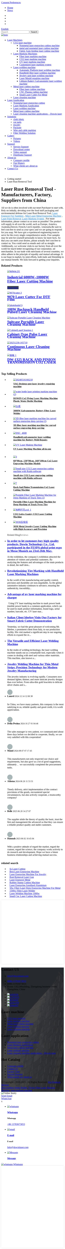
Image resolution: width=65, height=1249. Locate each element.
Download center (21, 149)
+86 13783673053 (16, 1124)
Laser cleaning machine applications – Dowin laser (37, 114)
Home (10, 7)
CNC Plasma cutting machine (33, 92)
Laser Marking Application (26, 105)
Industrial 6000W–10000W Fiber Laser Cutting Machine (30, 279)
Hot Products (54, 1082)
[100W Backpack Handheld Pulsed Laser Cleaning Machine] (15, 305)
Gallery (10, 135)
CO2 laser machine (22, 42)
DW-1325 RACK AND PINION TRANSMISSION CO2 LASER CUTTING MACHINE (31, 362)
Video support (20, 152)
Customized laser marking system (35, 64)
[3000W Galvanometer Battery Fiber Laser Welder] (17, 406)
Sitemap (5, 1085)
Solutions (11, 116)
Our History (19, 163)
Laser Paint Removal (11, 218)
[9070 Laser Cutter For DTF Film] (14, 293)
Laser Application (15, 100)
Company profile (21, 160)
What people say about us (19, 1077)
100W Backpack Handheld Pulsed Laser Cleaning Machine (32, 310)
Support (11, 144)
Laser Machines (14, 40)
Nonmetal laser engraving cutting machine (39, 45)
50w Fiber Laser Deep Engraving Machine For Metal (35, 888)
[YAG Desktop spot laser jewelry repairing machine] (23, 379)
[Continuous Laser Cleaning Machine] (17, 342)
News (10, 10)
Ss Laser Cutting (17, 869)
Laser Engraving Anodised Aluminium (28, 885)
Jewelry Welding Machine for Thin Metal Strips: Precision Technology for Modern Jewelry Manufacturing (32, 667)
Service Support (21, 146)
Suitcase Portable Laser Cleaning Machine (25, 323)
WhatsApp (6, 1098)
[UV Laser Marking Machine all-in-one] (27, 445)
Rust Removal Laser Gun (22, 877)
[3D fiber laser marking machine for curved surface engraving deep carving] (35, 421)
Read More (13, 287)
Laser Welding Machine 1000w (25, 893)
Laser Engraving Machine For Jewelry (28, 874)
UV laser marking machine (32, 62)
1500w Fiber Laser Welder (22, 890)
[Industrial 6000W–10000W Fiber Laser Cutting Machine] (13, 271)
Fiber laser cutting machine (32, 89)
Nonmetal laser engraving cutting (29, 103)
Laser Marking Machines (25, 53)
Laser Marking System (33, 218)
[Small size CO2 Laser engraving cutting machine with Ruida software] (35, 471)
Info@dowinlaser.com (17, 976)
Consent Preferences (11, 2)
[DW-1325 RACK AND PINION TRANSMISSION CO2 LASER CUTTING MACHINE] (11, 355)
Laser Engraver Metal (20, 879)
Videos (16, 141)
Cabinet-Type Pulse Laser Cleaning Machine (27, 335)
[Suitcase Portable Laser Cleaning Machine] (28, 317)
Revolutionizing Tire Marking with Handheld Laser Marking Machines (35, 572)
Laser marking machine (18, 1021)
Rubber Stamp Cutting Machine (25, 882)
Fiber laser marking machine (32, 56)
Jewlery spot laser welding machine (36, 75)
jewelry (16, 125)
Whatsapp (18, 1164)
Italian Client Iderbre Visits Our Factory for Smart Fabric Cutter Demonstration (34, 619)
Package (17, 127)
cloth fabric (18, 119)
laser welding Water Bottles (14, 1087)
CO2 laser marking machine (32, 59)
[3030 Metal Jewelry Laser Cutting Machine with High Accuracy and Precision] (20, 522)
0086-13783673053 (16, 981)
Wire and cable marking (24, 130)
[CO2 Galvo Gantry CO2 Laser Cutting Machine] (22, 509)
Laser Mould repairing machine (34, 78)
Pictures (17, 138)
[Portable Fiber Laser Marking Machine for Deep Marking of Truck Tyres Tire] (35, 497)
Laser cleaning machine (24, 97)
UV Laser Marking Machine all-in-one (32, 449)
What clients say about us (25, 166)
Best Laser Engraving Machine (24, 871)
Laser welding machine (24, 67)
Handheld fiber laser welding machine (37, 73)
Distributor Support (22, 155)
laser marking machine (21, 1090)
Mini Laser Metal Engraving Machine (43, 216)
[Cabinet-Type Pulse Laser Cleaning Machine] (20, 330)
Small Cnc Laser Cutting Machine (26, 896)
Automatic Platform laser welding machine (39, 70)
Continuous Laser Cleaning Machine (28, 348)
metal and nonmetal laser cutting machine (39, 48)
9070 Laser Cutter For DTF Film (28, 298)
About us (11, 157)
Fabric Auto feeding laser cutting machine (39, 51)
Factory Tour (13, 1071)
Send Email (6, 1096)
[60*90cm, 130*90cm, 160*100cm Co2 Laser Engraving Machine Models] (15, 456)
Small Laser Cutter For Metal (33, 94)
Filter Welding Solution (24, 133)
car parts (17, 122)
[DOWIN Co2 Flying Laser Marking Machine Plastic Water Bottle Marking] (35, 394)
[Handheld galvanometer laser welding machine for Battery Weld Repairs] (20, 433)
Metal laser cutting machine (26, 86)
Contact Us (12, 168)
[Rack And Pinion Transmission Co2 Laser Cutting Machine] (15, 483)
